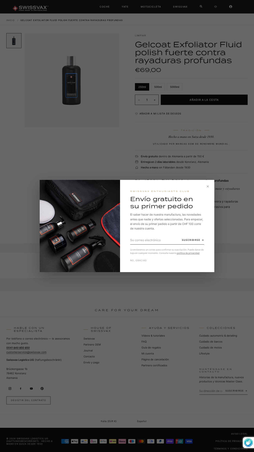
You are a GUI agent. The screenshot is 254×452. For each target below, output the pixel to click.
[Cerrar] (208, 186)
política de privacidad (188, 253)
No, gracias (138, 260)
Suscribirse (191, 240)
